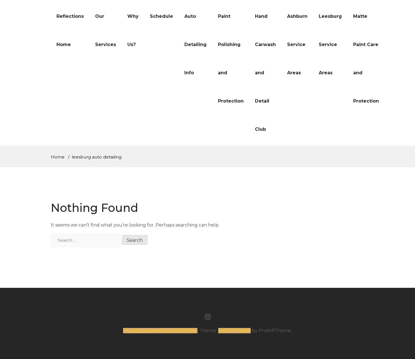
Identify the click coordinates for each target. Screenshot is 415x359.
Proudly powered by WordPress (160, 330)
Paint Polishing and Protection (231, 59)
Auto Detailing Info (195, 44)
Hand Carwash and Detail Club (265, 73)
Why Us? (133, 30)
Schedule (161, 16)
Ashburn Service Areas (297, 44)
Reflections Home (70, 30)
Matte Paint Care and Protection (366, 59)
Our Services (105, 30)
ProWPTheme (234, 330)
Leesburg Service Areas (330, 44)
